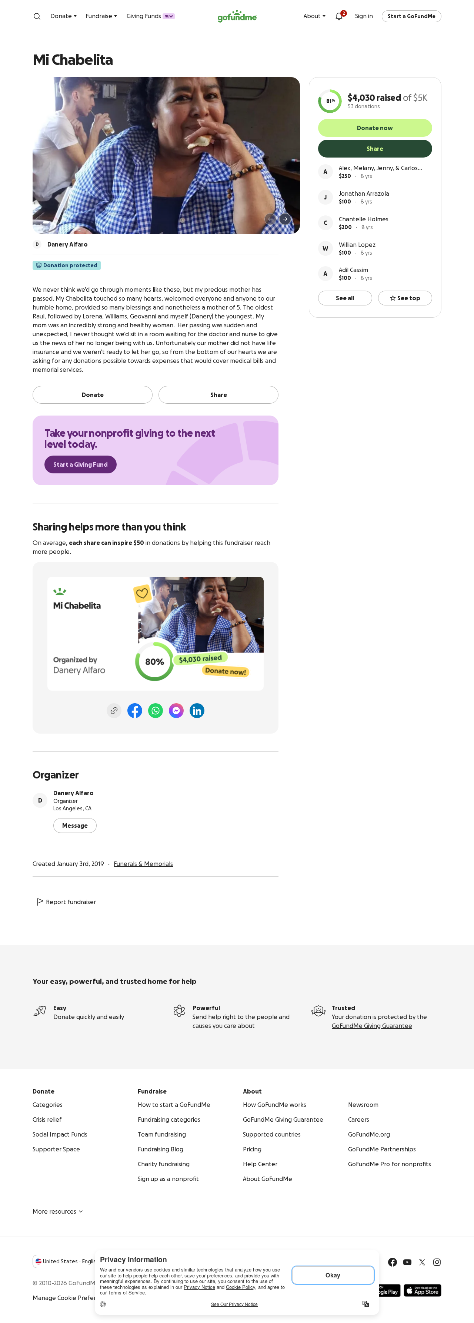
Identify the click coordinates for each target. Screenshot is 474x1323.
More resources (54, 1211)
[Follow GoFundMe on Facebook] (392, 1262)
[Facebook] (134, 710)
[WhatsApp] (155, 710)
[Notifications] (338, 16)
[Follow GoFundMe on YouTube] (407, 1262)
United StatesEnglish (71, 1261)
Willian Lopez (357, 244)
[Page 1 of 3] (46, 222)
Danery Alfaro (73, 793)
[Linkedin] (197, 710)
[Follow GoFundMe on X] (422, 1262)
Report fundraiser (71, 902)
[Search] (37, 16)
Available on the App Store (422, 1290)
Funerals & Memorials (143, 863)
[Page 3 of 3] (58, 222)
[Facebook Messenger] (176, 710)
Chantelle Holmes (363, 219)
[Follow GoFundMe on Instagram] (437, 1262)
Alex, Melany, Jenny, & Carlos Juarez (378, 168)
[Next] (285, 219)
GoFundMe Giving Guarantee (372, 1025)
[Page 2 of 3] (53, 222)
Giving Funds (150, 16)
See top (408, 298)
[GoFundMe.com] (237, 16)
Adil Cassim (353, 270)
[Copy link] (114, 710)
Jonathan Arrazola (364, 193)
